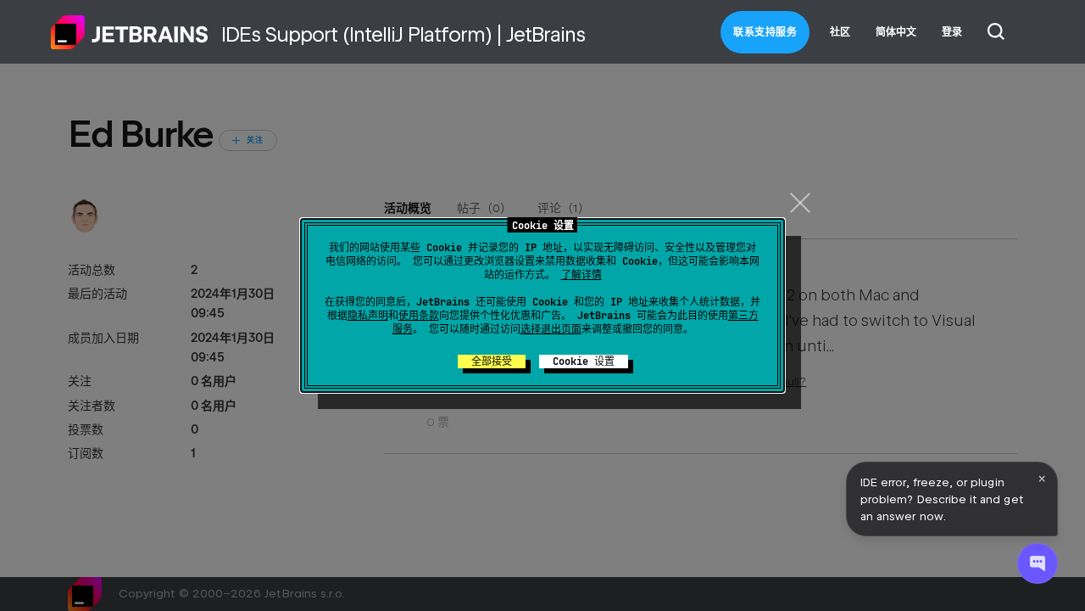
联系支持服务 (765, 32)
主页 (130, 32)
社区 (840, 32)
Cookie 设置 (584, 361)
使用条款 (418, 315)
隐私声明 (368, 315)
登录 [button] (952, 32)
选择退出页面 (550, 329)
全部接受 (491, 361)
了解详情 (581, 275)
